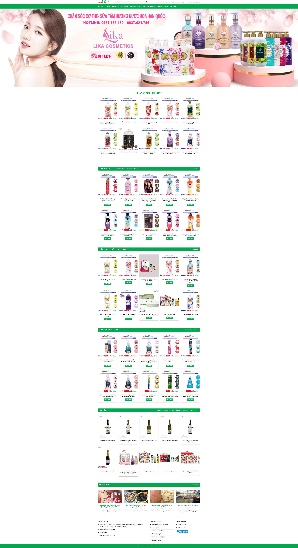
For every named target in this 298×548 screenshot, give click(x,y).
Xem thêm (195, 168)
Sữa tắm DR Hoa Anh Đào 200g (169, 279)
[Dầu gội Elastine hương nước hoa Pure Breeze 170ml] (128, 220)
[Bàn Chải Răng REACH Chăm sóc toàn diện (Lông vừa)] (190, 346)
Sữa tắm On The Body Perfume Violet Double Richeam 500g (128, 315)
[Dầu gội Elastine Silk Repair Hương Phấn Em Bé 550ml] (107, 220)
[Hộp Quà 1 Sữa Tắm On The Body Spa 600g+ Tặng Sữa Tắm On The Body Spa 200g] (128, 457)
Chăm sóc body (122, 249)
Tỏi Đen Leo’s (110, 6)
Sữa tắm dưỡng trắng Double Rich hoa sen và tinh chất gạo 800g (107, 122)
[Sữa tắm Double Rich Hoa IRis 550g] (190, 301)
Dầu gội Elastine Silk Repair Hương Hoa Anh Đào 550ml (169, 234)
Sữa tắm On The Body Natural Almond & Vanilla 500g (149, 152)
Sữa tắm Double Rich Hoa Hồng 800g (149, 122)
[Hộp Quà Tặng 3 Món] (169, 301)
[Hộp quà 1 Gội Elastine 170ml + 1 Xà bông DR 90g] (149, 265)
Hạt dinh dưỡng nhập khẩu (137, 6)
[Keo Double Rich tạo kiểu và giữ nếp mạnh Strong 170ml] (107, 185)
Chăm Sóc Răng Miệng (191, 329)
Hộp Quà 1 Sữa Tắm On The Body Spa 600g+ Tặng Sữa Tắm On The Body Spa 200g (128, 472)
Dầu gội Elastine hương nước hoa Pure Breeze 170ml (128, 234)
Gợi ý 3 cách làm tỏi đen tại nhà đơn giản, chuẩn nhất (136, 506)
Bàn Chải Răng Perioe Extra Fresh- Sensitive (149, 395)
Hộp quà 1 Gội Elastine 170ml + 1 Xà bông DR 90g (149, 280)
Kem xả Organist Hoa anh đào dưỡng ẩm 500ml (128, 199)
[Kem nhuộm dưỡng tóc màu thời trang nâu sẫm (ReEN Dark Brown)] (149, 185)
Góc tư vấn (173, 6)
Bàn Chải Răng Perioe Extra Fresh (170, 360)
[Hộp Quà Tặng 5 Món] (169, 457)
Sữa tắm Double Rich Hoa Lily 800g (128, 122)
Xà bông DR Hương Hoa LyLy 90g (149, 314)
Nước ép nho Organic (121, 6)
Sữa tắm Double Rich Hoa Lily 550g (107, 280)
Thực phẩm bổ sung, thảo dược (180, 410)
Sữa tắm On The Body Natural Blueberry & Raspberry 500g (107, 152)
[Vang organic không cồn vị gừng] (169, 426)
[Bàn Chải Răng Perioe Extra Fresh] (169, 346)
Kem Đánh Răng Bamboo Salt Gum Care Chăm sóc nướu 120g (170, 395)
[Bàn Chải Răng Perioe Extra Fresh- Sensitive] (149, 381)
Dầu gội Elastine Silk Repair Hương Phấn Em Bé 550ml (108, 234)
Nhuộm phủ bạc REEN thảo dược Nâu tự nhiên (149, 234)
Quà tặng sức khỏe (162, 6)
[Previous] (101, 498)
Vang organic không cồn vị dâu (107, 440)
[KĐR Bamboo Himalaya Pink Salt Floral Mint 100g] (107, 346)
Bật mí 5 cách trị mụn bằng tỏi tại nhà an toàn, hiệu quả (162, 506)
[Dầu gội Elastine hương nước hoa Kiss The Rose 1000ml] (190, 185)
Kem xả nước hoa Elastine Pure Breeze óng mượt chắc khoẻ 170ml (169, 200)
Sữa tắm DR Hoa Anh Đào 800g (169, 122)
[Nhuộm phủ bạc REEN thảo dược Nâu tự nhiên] (149, 220)
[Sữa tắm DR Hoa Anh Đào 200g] (169, 265)
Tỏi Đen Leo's (193, 410)
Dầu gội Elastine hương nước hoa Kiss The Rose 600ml (190, 234)
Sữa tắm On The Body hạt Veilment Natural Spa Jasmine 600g (169, 152)
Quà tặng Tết (151, 6)
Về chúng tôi (161, 2)
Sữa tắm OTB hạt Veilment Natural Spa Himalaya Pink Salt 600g (190, 281)
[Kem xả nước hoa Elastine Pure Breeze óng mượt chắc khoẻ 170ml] (169, 185)
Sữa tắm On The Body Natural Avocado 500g (190, 122)
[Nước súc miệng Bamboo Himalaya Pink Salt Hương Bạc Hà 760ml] (149, 346)
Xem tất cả (195, 484)
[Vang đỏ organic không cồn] (107, 457)
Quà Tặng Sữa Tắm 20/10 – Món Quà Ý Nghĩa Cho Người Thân (110, 506)
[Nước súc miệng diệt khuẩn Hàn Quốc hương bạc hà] (107, 381)
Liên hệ (183, 2)
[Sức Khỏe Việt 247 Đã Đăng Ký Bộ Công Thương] (182, 532)
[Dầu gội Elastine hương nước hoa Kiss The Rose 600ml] (190, 220)
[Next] (197, 498)
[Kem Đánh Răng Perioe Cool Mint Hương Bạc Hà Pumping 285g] (190, 381)
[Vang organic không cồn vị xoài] (149, 426)
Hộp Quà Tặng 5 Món (169, 471)
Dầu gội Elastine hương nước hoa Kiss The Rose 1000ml (190, 199)
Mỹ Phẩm (100, 6)
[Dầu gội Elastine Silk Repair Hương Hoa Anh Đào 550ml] (169, 220)
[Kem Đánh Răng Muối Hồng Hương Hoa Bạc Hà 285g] (128, 381)
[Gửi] (147, 2)
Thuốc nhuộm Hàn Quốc (132, 168)
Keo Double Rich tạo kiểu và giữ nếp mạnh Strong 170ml (108, 199)
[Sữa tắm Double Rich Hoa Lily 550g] (107, 265)
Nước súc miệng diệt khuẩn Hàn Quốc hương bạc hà (190, 152)
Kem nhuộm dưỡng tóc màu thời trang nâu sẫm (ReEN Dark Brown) (149, 200)
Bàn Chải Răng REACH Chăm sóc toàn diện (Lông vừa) (190, 360)
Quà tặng (159, 410)
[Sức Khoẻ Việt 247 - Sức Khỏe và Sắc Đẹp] (106, 2)
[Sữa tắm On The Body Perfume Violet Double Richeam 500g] (128, 301)
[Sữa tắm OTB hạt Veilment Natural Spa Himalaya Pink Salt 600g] (190, 265)
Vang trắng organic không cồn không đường (190, 441)
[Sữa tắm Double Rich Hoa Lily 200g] (107, 301)
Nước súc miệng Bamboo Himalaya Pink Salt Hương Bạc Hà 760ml (149, 361)
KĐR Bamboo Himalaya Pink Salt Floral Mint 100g (108, 360)
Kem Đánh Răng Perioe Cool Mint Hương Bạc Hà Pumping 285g (190, 395)
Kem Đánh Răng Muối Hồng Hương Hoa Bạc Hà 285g (128, 395)
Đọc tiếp (107, 204)
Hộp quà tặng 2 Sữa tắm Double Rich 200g (190, 471)
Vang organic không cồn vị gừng (170, 440)
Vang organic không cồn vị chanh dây (128, 441)
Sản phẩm (168, 2)
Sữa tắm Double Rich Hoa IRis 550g (190, 315)
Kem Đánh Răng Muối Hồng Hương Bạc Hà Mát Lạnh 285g (128, 360)
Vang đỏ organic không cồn (107, 471)
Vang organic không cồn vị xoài (149, 440)
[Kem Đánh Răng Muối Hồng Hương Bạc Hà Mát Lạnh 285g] (128, 346)
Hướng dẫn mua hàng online (193, 2)
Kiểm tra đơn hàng (176, 2)
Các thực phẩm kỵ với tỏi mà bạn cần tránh (188, 506)
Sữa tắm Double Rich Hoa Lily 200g (107, 315)
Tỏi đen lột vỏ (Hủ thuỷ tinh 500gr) (128, 152)
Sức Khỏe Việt (146, 546)
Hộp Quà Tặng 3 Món (169, 314)
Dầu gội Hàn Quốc (119, 168)
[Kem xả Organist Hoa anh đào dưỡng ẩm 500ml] (128, 185)
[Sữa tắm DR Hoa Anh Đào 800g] (128, 265)
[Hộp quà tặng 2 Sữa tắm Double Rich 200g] (190, 457)
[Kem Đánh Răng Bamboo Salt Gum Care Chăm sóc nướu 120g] (169, 381)
